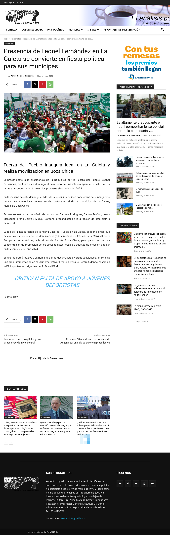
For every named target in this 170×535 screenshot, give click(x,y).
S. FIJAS (91, 29)
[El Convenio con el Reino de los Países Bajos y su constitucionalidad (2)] (125, 209)
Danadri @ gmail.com (73, 518)
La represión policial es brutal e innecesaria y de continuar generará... (150, 160)
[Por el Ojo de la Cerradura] (6, 75)
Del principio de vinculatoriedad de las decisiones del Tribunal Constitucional (150, 176)
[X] (35, 84)
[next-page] (11, 442)
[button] (162, 30)
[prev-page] (6, 442)
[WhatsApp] (50, 84)
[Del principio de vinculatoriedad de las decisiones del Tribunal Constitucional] (125, 177)
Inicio (6, 38)
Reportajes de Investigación (122, 29)
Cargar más (140, 321)
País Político (55, 29)
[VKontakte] (152, 483)
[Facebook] (27, 84)
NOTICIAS (74, 29)
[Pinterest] (42, 84)
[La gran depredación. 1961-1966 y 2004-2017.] (124, 310)
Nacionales (16, 38)
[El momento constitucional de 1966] (125, 193)
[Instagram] (144, 483)
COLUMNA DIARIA (32, 29)
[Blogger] (120, 483)
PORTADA (11, 29)
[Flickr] (136, 483)
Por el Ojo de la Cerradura (23, 76)
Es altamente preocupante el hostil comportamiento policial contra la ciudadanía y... (140, 126)
